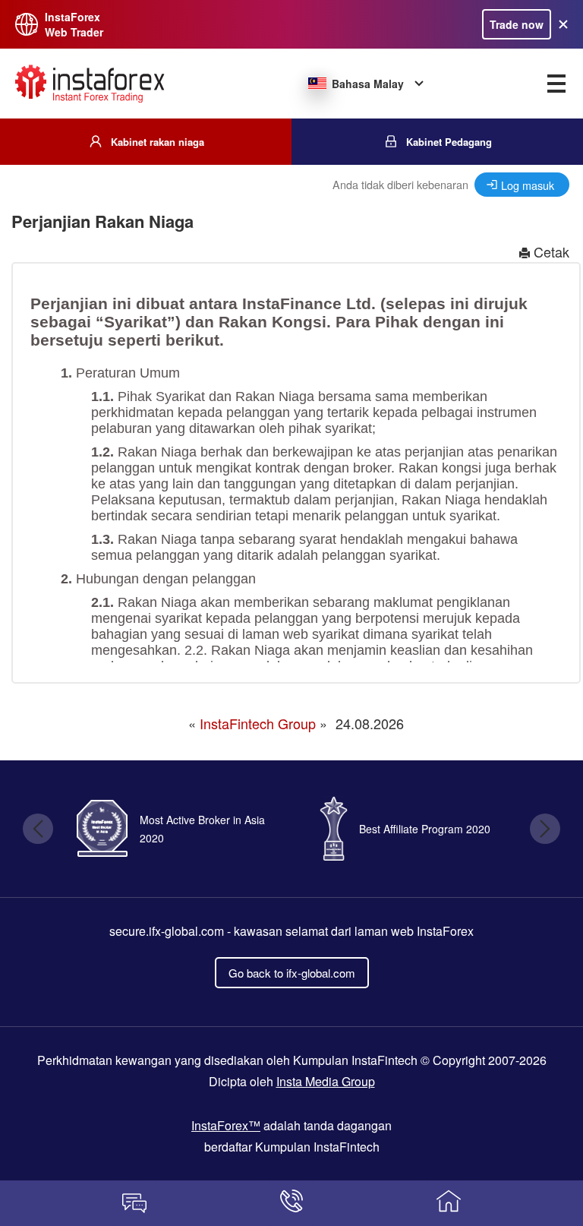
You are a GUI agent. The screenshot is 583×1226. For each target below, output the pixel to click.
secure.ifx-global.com (166, 931)
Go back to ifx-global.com (291, 973)
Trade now (517, 24)
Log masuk (527, 185)
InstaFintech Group (258, 723)
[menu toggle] (556, 83)
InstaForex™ (225, 1125)
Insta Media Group (325, 1081)
